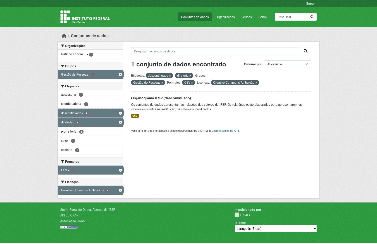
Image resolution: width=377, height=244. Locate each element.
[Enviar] (312, 17)
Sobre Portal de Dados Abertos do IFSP (87, 209)
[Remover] (170, 75)
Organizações (225, 17)
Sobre (263, 17)
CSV (134, 115)
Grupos (247, 17)
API (202, 130)
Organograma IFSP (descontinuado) (161, 97)
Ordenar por (253, 64)
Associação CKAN (72, 221)
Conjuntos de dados (195, 17)
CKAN (242, 214)
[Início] (64, 35)
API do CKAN (69, 215)
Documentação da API (224, 130)
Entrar (310, 3)
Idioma (240, 222)
